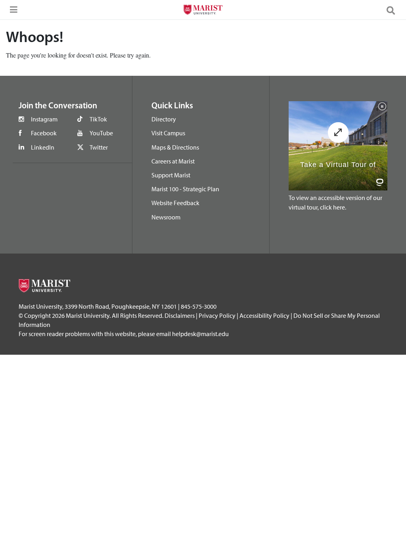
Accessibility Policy (264, 315)
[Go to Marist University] (203, 11)
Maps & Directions (175, 147)
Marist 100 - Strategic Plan (185, 189)
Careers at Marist (173, 161)
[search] (394, 10)
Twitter (99, 147)
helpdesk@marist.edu (200, 334)
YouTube (101, 133)
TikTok (98, 119)
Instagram (44, 119)
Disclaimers (180, 315)
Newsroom (165, 217)
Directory (163, 119)
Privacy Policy (217, 315)
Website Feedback (175, 203)
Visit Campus (168, 133)
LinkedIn (42, 147)
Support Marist (170, 175)
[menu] (12, 12)
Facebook (44, 133)
